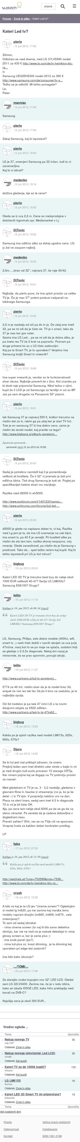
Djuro (17, 749)
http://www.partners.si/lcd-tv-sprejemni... (29, 678)
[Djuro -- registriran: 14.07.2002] (7, 751)
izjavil (44, 608)
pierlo (17, 42)
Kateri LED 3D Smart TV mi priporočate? (33, 1094)
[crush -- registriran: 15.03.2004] (7, 895)
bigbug (18, 564)
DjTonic (19, 230)
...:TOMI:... (20, 966)
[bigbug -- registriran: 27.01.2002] (7, 565)
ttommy (8, 1084)
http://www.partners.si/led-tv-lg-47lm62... (30, 712)
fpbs (16, 844)
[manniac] (7, 104)
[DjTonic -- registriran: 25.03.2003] (7, 232)
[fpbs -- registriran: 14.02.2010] (7, 846)
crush (17, 893)
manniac (19, 103)
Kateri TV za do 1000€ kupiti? (25, 1067)
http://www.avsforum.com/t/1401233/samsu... (33, 501)
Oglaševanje (49, 1129)
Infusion (9, 1070)
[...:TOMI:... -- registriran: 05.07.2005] (7, 968)
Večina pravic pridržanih (56, 1122)
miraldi (8, 1056)
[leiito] (7, 597)
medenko (20, 180)
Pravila (8, 1122)
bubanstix (10, 1097)
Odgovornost (11, 1129)
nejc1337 (9, 1043)
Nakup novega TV (17, 1039)
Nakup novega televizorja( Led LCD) (30, 1053)
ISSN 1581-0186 (52, 1136)
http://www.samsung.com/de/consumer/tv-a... (33, 80)
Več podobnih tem (10, 1111)
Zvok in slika (23, 1047)
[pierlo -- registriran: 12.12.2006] (7, 43)
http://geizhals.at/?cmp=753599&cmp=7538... (33, 879)
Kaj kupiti (21, 1061)
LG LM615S (13, 1080)
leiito (17, 595)
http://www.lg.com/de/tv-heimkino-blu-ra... (38, 65)
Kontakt (8, 1136)
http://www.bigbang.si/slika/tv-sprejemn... (30, 434)
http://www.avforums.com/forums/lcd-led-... (31, 505)
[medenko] (7, 182)
